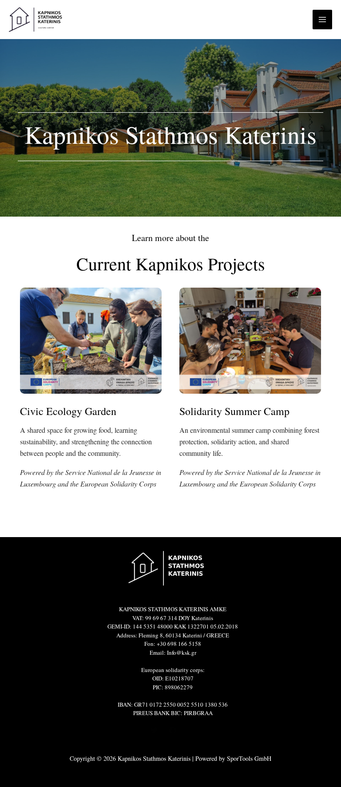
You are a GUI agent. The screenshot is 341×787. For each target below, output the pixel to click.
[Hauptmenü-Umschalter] (322, 19)
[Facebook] (173, 730)
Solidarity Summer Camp (234, 411)
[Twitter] (154, 730)
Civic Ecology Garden (68, 411)
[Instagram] (191, 730)
